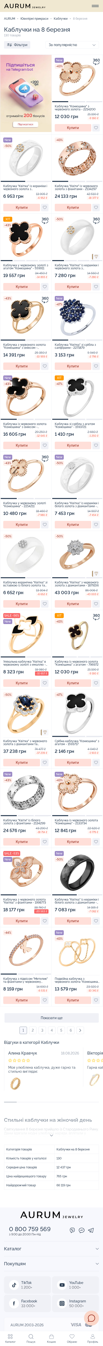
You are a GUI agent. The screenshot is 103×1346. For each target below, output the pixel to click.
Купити (73, 128)
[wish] (96, 128)
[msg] (91, 1318)
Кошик (51, 1342)
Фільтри (20, 45)
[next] (80, 1030)
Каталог (10, 1342)
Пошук (31, 1342)
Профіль (92, 1342)
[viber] (72, 1230)
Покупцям (15, 1263)
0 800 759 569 (30, 1229)
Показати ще (51, 1018)
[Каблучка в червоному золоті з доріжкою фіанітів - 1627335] (94, 1079)
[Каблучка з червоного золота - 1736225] (15, 1083)
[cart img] (77, 79)
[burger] (95, 6)
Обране (72, 1342)
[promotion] (26, 131)
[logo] (25, 6)
